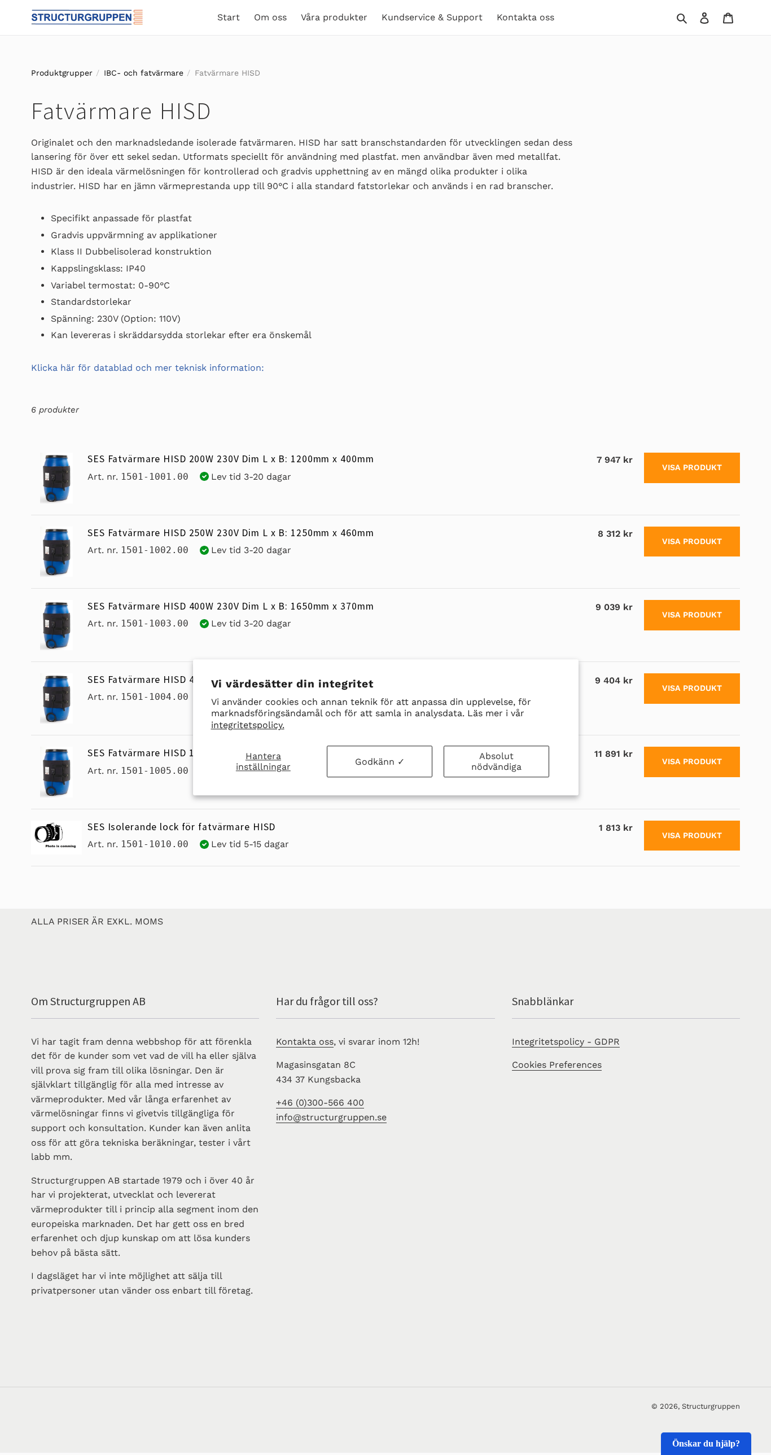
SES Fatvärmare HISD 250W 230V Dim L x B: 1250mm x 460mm (230, 533)
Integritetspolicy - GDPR (566, 1041)
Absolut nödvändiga (496, 761)
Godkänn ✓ (380, 761)
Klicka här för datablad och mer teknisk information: (147, 367)
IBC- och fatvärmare (143, 72)
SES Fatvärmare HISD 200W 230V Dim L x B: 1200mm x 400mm (230, 459)
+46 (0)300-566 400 (320, 1102)
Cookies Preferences (557, 1064)
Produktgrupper (62, 72)
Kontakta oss (305, 1041)
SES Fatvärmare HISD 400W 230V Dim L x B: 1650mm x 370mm (230, 606)
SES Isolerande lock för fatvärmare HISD (181, 827)
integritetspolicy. (247, 725)
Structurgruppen (711, 1406)
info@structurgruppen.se (331, 1117)
